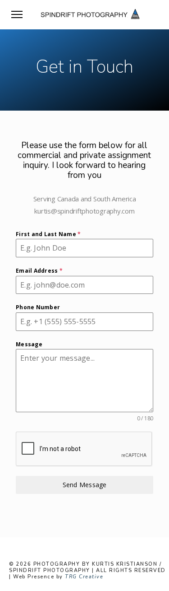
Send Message (85, 484)
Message (29, 344)
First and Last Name (48, 234)
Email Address (39, 271)
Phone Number (38, 307)
